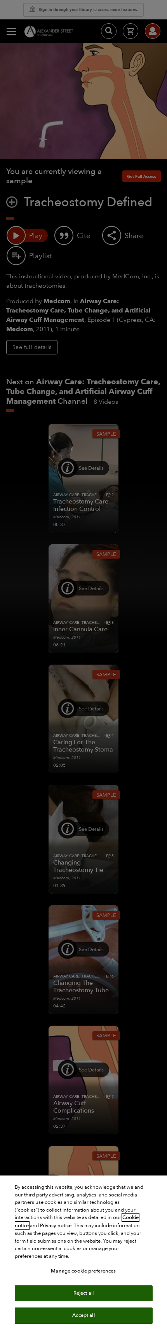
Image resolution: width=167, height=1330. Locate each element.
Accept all (83, 1315)
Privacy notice (55, 1225)
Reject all (83, 1293)
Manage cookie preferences (83, 1270)
